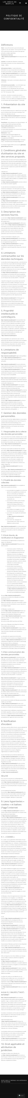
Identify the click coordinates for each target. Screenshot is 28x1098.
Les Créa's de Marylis (10, 3)
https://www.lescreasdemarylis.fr (9, 56)
